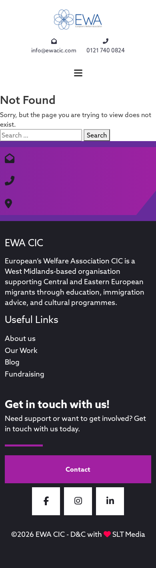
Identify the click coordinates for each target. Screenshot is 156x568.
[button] (78, 73)
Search (97, 135)
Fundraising (24, 374)
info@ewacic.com (53, 50)
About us (20, 338)
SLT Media (128, 534)
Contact (78, 469)
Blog (12, 362)
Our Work (21, 350)
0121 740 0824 (105, 50)
